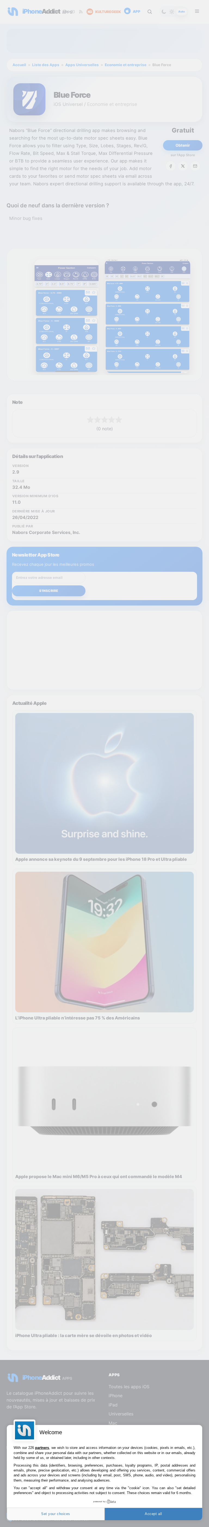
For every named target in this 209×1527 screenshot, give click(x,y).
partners (42, 1448)
